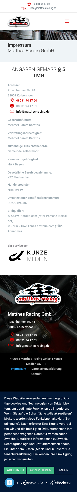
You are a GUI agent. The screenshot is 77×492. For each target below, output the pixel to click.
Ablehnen (15, 470)
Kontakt (36, 374)
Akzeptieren (40, 470)
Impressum (18, 368)
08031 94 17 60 (42, 4)
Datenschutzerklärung (46, 368)
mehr (63, 470)
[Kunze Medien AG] (28, 261)
